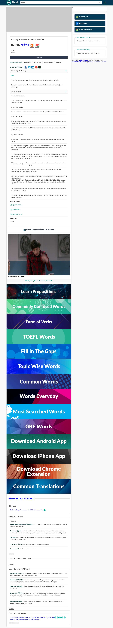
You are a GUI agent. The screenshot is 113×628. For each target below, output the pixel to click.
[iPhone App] (39, 463)
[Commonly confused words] (39, 313)
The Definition (27, 62)
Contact (104, 61)
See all (11, 554)
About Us (84, 61)
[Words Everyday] (39, 403)
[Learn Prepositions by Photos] (39, 298)
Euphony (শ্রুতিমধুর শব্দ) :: (17, 580)
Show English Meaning (39, 71)
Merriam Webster (48, 62)
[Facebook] (26, 68)
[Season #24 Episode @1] (55, 618)
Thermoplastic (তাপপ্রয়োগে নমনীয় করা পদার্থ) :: (22, 524)
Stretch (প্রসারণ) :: (15, 549)
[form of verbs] (39, 328)
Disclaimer (97, 61)
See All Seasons (14, 623)
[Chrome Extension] (39, 478)
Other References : (16, 62)
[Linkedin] (33, 68)
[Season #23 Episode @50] (58, 618)
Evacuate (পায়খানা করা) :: (17, 586)
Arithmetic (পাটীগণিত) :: (16, 544)
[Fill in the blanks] (39, 358)
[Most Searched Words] (39, 418)
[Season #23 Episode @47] (65, 618)
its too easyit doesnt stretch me (24, 549)
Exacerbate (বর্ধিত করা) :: (17, 601)
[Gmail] (36, 68)
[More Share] (39, 68)
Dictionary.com (37, 62)
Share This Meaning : (17, 67)
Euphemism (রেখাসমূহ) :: (17, 573)
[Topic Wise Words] (39, 373)
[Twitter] (29, 68)
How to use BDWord (21, 498)
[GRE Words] (39, 433)
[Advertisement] (38, 19)
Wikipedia (58, 62)
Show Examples (39, 92)
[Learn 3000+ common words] (39, 388)
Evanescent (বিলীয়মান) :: (17, 593)
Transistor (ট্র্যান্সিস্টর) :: (16, 531)
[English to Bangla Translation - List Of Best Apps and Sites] (45, 510)
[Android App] (39, 448)
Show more (39, 57)
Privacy (90, 61)
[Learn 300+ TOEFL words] (39, 343)
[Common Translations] (39, 493)
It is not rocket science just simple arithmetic (29, 544)
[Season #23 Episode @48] (62, 618)
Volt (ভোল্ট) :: (13, 537)
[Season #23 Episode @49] (60, 618)
